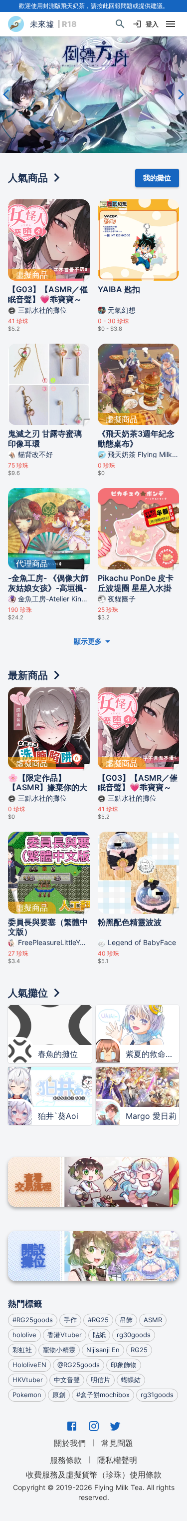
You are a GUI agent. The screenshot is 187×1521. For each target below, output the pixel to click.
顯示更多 (88, 641)
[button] (93, 94)
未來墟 (42, 24)
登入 (152, 24)
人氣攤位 (28, 993)
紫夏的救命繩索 (153, 1054)
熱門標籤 (25, 1304)
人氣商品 (28, 178)
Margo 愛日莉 (151, 1116)
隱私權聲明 (117, 1460)
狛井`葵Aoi (58, 1116)
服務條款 (66, 1460)
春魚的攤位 (58, 1054)
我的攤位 (157, 177)
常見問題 (117, 1443)
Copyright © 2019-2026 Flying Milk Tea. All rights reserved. (94, 1492)
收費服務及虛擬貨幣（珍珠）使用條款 (94, 1474)
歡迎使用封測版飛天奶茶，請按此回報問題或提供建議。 (94, 5)
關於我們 (70, 1443)
